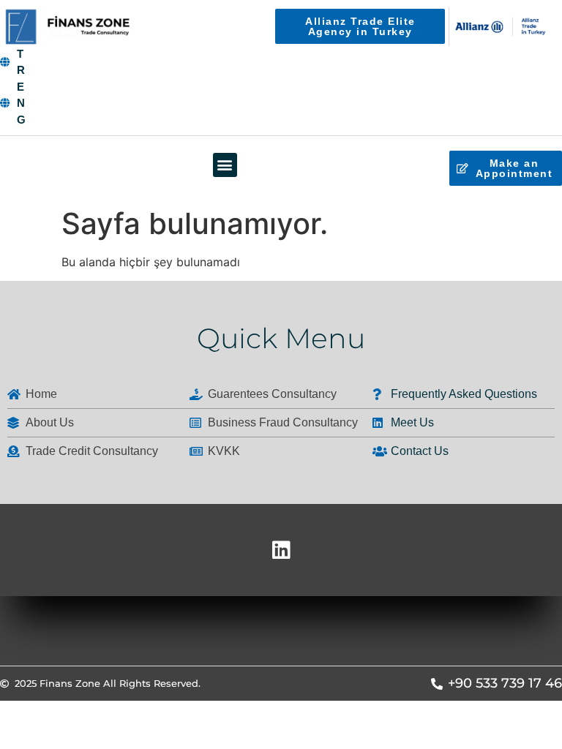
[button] (225, 165)
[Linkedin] (281, 550)
